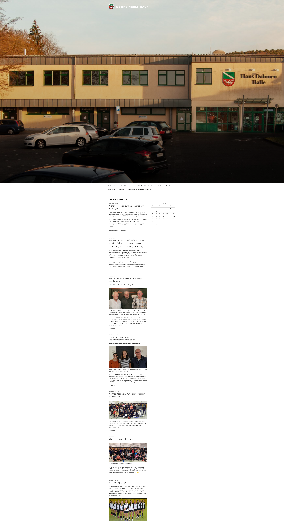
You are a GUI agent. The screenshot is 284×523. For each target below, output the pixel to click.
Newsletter (121, 189)
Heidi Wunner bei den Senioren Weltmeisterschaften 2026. (141, 189)
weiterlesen (112, 270)
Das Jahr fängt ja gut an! (119, 482)
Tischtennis (158, 185)
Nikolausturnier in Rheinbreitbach (123, 439)
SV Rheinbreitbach (132, 6)
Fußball (140, 185)
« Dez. (156, 224)
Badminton (124, 185)
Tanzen (132, 185)
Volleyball (167, 185)
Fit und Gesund (148, 185)
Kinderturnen (111, 189)
